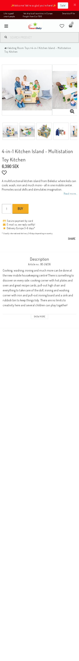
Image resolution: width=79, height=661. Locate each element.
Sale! (63, 5)
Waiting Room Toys (19, 48)
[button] (62, 26)
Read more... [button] (70, 193)
